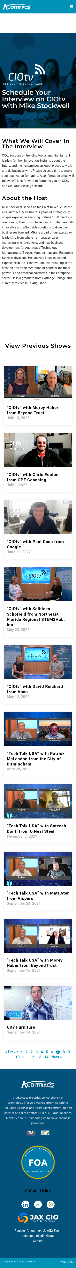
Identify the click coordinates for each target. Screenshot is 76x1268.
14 (46, 1057)
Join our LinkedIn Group (38, 1236)
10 (17, 1057)
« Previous (14, 1052)
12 (32, 1057)
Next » (56, 1057)
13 (39, 1057)
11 (25, 1057)
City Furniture (21, 1027)
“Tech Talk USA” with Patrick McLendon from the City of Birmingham (36, 758)
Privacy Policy (65, 1261)
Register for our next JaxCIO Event (38, 1231)
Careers (38, 1241)
